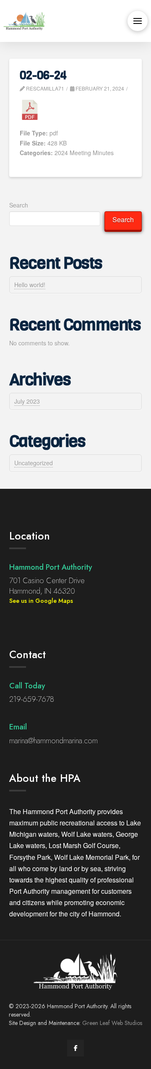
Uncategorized (33, 463)
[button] (138, 21)
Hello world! (29, 284)
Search (18, 205)
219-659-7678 (31, 699)
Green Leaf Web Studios (112, 1023)
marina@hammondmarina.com (53, 740)
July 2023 (27, 401)
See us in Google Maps (41, 601)
